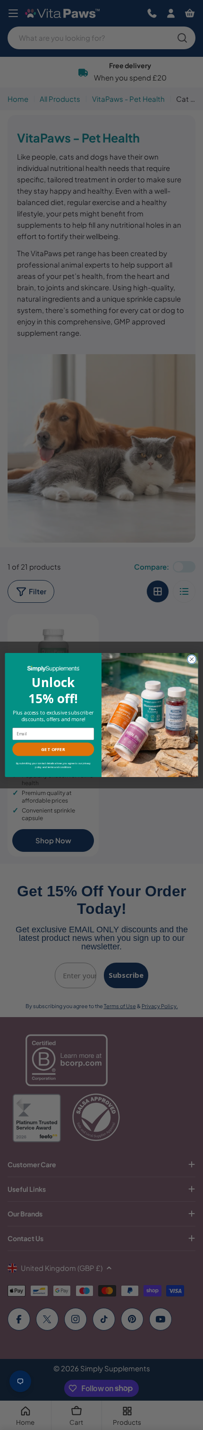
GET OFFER (53, 749)
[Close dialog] (191, 659)
